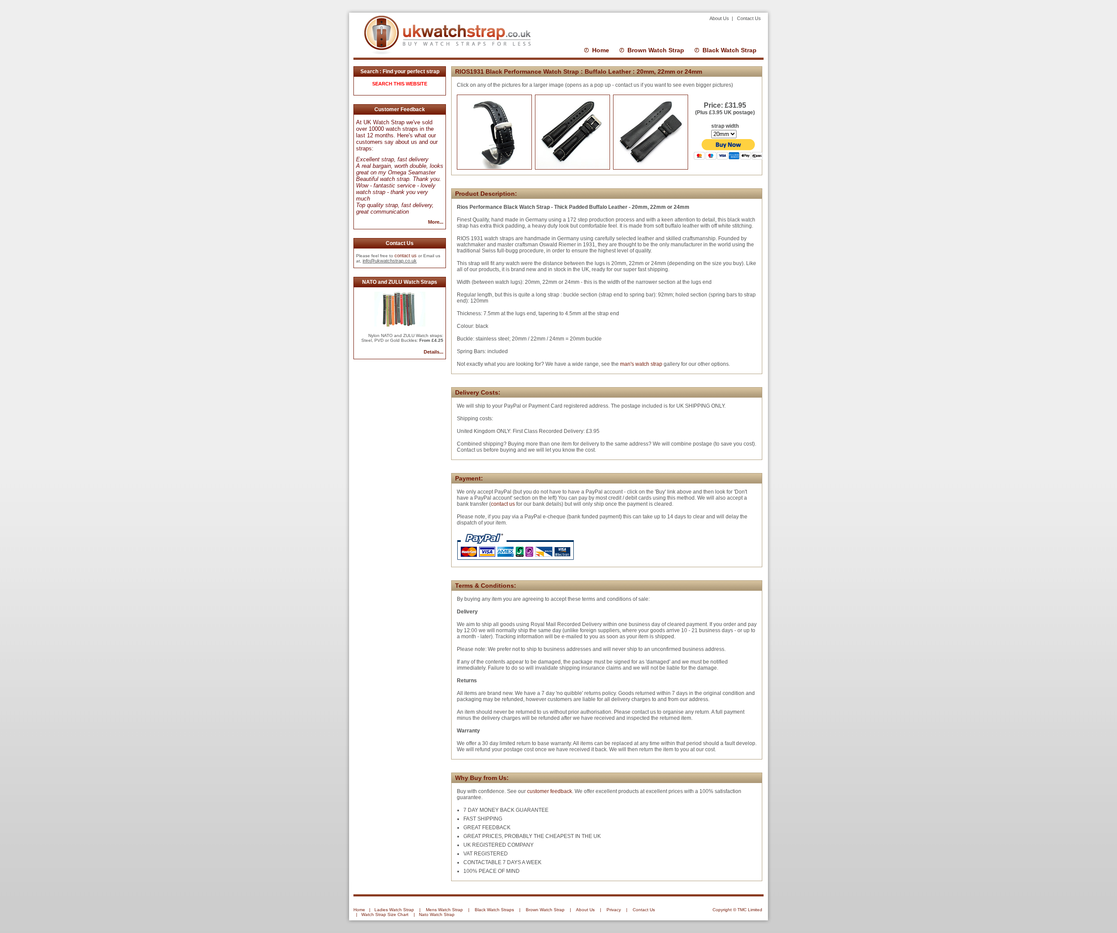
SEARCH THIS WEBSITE (399, 83)
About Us (719, 18)
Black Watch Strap (729, 50)
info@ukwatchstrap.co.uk (390, 260)
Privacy (613, 909)
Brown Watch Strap (655, 50)
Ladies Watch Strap (394, 909)
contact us (405, 255)
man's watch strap (640, 364)
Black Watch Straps (494, 909)
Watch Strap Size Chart (384, 914)
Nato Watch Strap (437, 914)
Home (600, 50)
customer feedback (549, 791)
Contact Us (749, 18)
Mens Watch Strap (444, 909)
